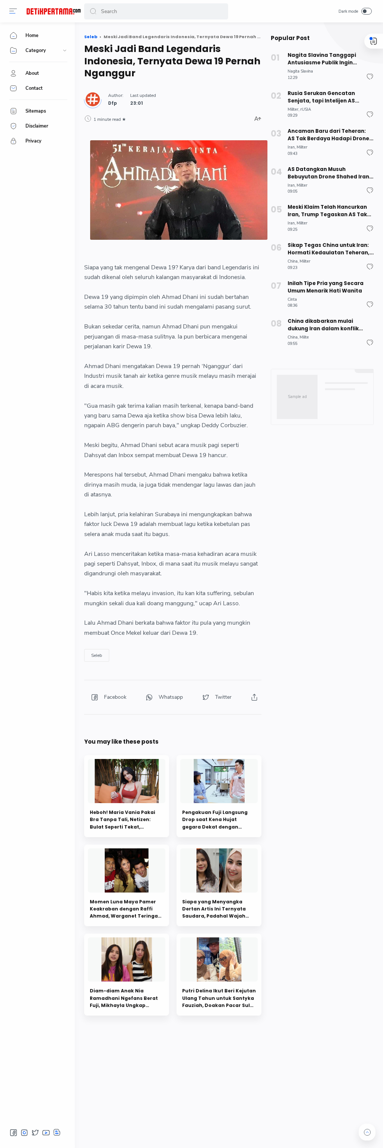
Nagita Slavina (300, 71)
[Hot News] (53, 11)
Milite (304, 337)
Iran (291, 147)
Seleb (96, 655)
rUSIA (305, 109)
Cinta (292, 299)
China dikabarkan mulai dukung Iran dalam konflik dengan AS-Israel (323, 325)
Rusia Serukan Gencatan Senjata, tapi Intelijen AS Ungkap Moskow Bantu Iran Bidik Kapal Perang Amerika (325, 97)
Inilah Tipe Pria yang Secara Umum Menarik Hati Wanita (326, 287)
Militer (293, 109)
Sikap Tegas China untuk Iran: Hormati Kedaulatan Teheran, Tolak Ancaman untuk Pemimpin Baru (329, 249)
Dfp (112, 103)
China (293, 261)
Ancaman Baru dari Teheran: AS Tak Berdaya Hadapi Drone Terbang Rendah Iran (328, 135)
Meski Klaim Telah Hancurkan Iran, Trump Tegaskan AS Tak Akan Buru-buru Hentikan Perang (327, 210)
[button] (13, 11)
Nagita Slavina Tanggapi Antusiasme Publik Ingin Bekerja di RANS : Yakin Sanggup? (322, 59)
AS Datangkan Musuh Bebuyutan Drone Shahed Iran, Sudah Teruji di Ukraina (329, 173)
